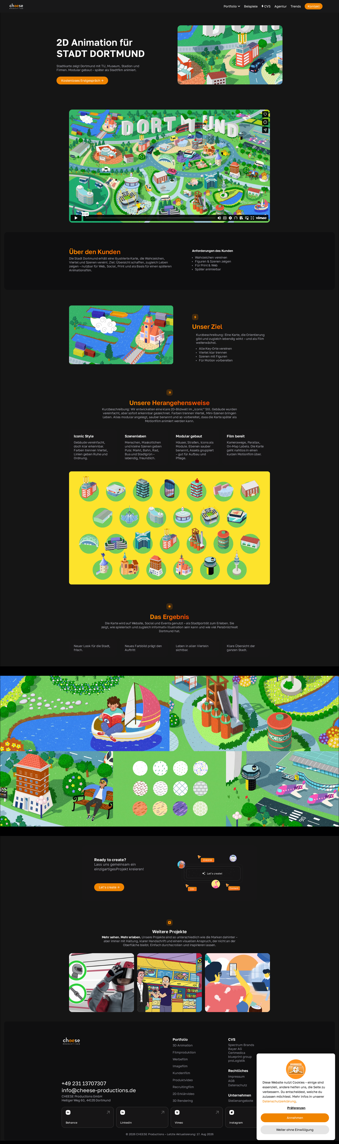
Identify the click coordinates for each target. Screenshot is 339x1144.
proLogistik (236, 1060)
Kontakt (314, 6)
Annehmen (295, 1118)
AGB (231, 1081)
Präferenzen (296, 1108)
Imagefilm (180, 1066)
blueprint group (240, 1056)
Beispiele (251, 6)
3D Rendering (183, 1101)
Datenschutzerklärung (279, 1101)
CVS (231, 1039)
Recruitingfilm (183, 1087)
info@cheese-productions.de (99, 1090)
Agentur (280, 6)
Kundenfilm (181, 1073)
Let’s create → (109, 887)
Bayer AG (235, 1048)
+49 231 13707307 (84, 1083)
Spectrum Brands (241, 1044)
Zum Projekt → (101, 988)
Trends (296, 6)
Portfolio (230, 6)
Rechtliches (238, 1070)
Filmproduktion (184, 1052)
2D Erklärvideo (183, 1094)
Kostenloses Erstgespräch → (82, 80)
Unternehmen (239, 1095)
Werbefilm (180, 1059)
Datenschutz (237, 1085)
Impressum (236, 1076)
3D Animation (183, 1045)
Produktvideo (183, 1080)
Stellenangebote (240, 1100)
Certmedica (236, 1052)
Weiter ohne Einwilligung (294, 1130)
